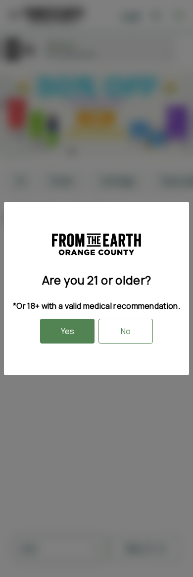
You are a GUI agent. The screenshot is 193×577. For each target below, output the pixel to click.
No (126, 331)
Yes (67, 331)
